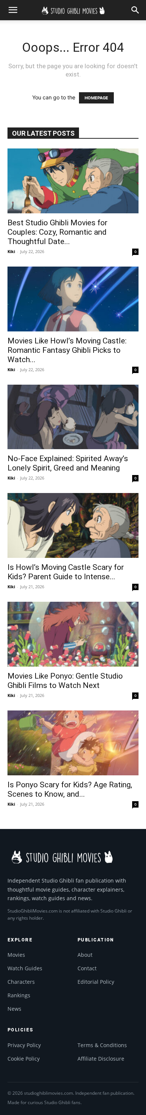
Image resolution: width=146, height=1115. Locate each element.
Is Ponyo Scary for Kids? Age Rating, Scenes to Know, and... (69, 789)
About (84, 954)
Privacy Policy (24, 1045)
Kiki (11, 251)
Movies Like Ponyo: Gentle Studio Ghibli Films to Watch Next (65, 680)
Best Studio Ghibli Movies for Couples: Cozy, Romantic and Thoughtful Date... (57, 232)
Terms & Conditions (102, 1045)
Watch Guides (24, 968)
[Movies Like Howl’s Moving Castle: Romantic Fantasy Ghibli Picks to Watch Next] (73, 299)
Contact (87, 968)
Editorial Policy (95, 981)
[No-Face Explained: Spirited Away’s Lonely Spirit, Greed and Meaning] (73, 417)
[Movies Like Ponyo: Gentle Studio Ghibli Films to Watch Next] (73, 634)
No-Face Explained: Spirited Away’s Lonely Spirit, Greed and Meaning (67, 463)
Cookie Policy (23, 1058)
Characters (21, 981)
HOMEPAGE (96, 97)
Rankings (18, 995)
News (14, 1008)
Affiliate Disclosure (100, 1058)
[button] (13, 10)
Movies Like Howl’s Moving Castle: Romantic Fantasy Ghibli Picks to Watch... (67, 350)
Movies (16, 954)
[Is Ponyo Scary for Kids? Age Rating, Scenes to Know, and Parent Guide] (73, 742)
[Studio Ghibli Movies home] (61, 856)
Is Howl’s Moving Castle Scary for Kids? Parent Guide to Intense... (65, 572)
